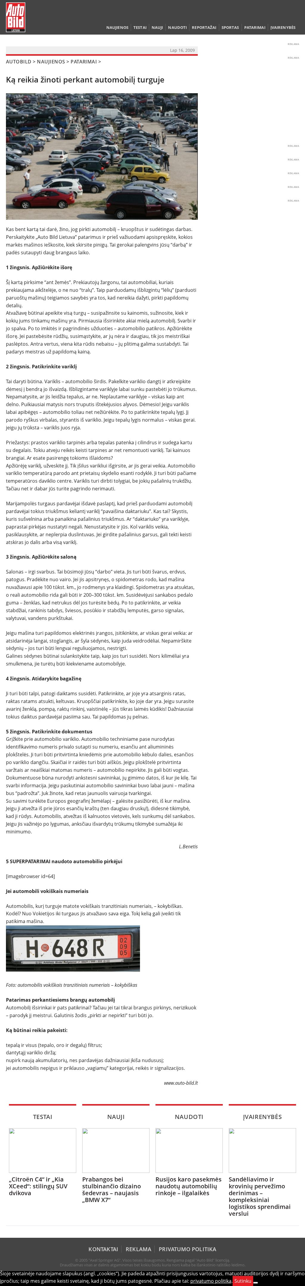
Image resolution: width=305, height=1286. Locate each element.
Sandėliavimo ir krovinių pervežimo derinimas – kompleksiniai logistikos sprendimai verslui (260, 1196)
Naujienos (117, 27)
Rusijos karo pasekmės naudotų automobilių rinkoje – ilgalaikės (188, 1186)
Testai (140, 27)
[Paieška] (268, 16)
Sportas (230, 27)
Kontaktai (103, 1249)
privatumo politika (210, 1281)
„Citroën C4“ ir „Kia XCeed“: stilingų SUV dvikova (38, 1186)
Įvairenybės (282, 27)
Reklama (138, 1249)
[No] (255, 1283)
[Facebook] (287, 16)
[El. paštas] (278, 16)
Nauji (157, 27)
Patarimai (254, 27)
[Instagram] (295, 16)
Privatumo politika (187, 1249)
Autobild (19, 61)
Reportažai (204, 27)
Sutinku (242, 1281)
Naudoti (177, 27)
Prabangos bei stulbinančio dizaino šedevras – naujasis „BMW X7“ (111, 1189)
